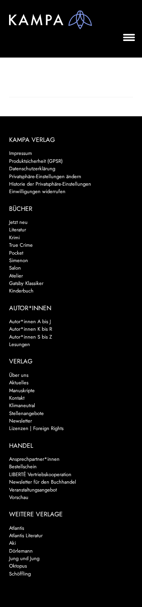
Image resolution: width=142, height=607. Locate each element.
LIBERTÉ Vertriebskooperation (40, 474)
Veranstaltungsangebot (33, 489)
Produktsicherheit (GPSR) (36, 161)
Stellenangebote (26, 413)
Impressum (20, 153)
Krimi (14, 237)
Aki (12, 543)
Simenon (18, 260)
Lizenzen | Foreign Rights (36, 428)
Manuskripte (22, 390)
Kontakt (16, 398)
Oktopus (18, 566)
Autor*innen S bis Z (30, 337)
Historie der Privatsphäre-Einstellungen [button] (50, 184)
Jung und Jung (24, 558)
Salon (15, 268)
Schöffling (20, 573)
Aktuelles (18, 382)
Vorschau (18, 497)
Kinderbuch (21, 290)
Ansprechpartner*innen (34, 459)
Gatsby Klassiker (26, 283)
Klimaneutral (22, 405)
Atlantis (16, 528)
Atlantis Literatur (26, 535)
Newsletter (20, 421)
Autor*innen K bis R (30, 329)
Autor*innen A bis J (30, 321)
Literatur (17, 229)
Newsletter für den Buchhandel (42, 482)
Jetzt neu (18, 222)
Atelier (16, 275)
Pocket (16, 253)
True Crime (21, 245)
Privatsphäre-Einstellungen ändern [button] (45, 176)
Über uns (18, 375)
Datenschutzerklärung (32, 168)
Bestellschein (23, 466)
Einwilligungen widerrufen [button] (37, 191)
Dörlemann (21, 551)
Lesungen (19, 344)
